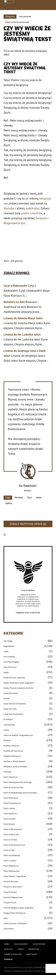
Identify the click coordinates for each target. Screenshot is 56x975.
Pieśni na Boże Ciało (11, 835)
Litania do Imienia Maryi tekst (23, 318)
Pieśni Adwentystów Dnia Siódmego (18, 782)
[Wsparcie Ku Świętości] (28, 588)
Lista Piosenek (39, 944)
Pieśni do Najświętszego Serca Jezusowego (20, 793)
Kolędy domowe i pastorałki (14, 678)
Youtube (9, 208)
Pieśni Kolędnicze (10, 814)
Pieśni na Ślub (9, 850)
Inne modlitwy (9, 657)
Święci (6, 918)
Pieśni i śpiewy (9, 808)
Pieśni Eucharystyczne (12, 803)
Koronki (7, 699)
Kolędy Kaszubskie (11, 693)
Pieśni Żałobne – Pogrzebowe (15, 876)
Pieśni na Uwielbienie (12, 855)
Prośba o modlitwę (12, 954)
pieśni (25, 213)
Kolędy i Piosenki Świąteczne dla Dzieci (18, 688)
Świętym (41, 218)
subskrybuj (33, 208)
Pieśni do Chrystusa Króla (13, 788)
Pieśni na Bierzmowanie (13, 829)
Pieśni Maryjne (9, 824)
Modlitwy (7, 740)
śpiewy (8, 503)
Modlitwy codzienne (11, 746)
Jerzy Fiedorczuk (10, 667)
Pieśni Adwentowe (11, 777)
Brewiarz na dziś (14, 302)
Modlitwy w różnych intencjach (15, 767)
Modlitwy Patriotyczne (12, 756)
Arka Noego (8, 641)
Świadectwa (34, 949)
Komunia (19, 497)
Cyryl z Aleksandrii (15, 286)
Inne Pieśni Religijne (11, 662)
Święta (21, 949)
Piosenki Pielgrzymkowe (13, 897)
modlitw (36, 213)
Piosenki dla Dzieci (11, 882)
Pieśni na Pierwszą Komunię (17, 22)
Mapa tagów (31, 954)
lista (29, 497)
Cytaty (6, 651)
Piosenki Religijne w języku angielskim (19, 908)
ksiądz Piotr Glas (10, 709)
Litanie (6, 730)
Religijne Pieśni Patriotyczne (15, 913)
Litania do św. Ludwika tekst (22, 334)
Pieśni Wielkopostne (11, 871)
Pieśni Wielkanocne (11, 866)
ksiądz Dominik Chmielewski (15, 704)
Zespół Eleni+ (9, 929)
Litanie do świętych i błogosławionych (18, 735)
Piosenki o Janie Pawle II (13, 887)
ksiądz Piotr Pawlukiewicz (13, 714)
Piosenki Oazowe (10, 892)
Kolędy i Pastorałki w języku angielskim (19, 683)
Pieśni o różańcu (10, 861)
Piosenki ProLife (10, 903)
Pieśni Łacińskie (10, 819)
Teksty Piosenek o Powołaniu (15, 924)
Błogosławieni (9, 646)
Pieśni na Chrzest (10, 840)
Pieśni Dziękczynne (11, 798)
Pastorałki (7, 772)
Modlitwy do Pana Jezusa (13, 751)
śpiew (39, 497)
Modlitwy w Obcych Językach (15, 761)
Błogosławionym (14, 223)
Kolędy (6, 672)
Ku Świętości (8, 719)
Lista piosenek (25, 16)
